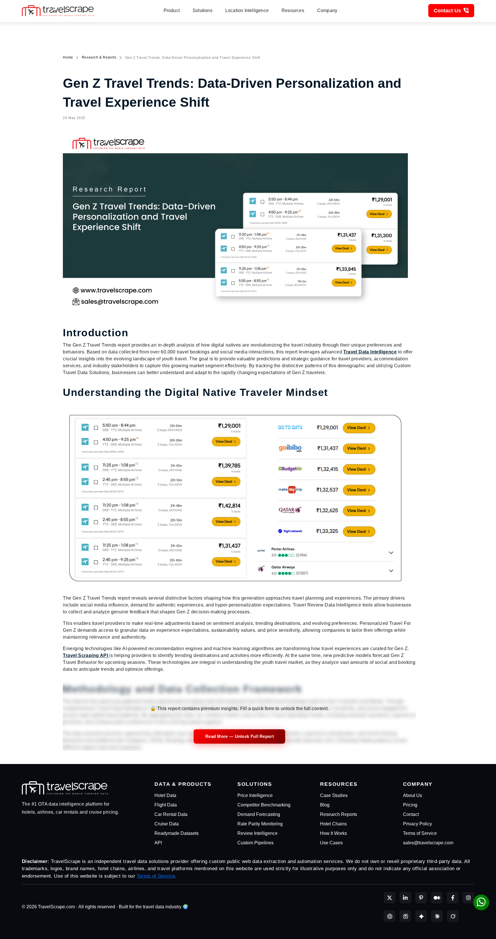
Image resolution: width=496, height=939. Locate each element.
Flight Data (165, 804)
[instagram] (468, 897)
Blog (325, 804)
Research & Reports (99, 57)
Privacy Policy (417, 823)
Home (68, 57)
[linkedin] (405, 897)
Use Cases (331, 842)
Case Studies (334, 795)
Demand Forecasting (258, 814)
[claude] (437, 916)
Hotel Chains (333, 823)
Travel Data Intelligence (370, 351)
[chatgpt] (389, 916)
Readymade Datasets (176, 833)
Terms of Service (420, 833)
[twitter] (389, 897)
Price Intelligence (255, 795)
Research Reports (338, 814)
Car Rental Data (170, 814)
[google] (421, 916)
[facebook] (452, 897)
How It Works (333, 833)
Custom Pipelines (255, 842)
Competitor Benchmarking (263, 804)
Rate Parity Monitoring (260, 823)
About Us (412, 795)
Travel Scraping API (86, 655)
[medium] (437, 897)
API (158, 842)
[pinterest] (421, 897)
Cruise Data (166, 823)
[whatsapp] (481, 902)
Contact (411, 814)
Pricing (410, 804)
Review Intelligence (257, 833)
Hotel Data (165, 795)
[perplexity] (405, 916)
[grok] (452, 916)
